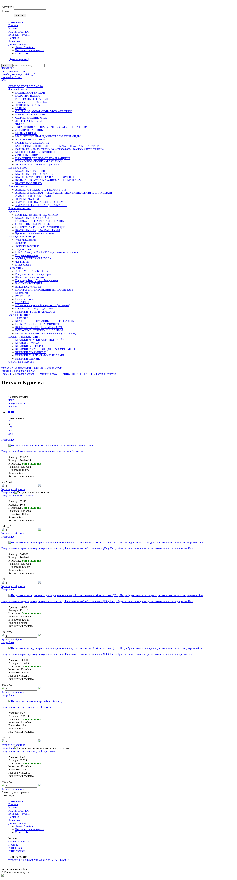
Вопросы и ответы (19, 34)
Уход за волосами (25, 239)
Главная (13, 25)
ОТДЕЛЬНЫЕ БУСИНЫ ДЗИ (33, 224)
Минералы (21, 292)
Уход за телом (23, 249)
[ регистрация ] (18, 59)
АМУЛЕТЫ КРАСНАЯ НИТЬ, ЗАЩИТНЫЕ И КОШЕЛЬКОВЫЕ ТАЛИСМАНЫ (64, 192)
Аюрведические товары (22, 236)
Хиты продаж (16, 850)
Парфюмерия (23, 264)
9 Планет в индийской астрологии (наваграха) (42, 305)
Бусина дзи (15, 211)
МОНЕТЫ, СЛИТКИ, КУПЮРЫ (35, 152)
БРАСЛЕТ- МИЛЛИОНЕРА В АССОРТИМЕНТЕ (45, 177)
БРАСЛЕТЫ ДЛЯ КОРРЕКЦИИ (34, 173)
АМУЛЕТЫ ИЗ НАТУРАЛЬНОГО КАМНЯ (41, 202)
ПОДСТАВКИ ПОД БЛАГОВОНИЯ (37, 324)
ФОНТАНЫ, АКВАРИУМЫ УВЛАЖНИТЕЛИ (43, 111)
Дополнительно (17, 44)
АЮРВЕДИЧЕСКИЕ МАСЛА (33, 258)
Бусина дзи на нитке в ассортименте (36, 214)
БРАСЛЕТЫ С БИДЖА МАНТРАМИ (37, 230)
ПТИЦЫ (20, 108)
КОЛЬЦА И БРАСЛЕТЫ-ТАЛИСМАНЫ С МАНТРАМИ (49, 180)
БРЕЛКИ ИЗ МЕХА (27, 342)
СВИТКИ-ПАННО (26, 155)
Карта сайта (22, 53)
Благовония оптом (19, 314)
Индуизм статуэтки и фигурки (33, 274)
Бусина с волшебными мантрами (34, 233)
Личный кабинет (25, 47)
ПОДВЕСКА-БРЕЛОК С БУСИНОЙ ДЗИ (40, 227)
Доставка (13, 37)
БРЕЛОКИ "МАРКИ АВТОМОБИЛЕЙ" (39, 339)
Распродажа (15, 847)
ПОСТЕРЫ (22, 302)
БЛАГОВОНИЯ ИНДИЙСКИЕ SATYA (39, 327)
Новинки (13, 844)
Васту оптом (15, 267)
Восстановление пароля (29, 50)
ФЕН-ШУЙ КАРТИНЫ (29, 130)
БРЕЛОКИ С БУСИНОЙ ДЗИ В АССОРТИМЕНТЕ (46, 349)
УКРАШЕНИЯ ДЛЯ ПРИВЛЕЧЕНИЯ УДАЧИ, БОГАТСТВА (51, 127)
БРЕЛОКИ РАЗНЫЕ (27, 358)
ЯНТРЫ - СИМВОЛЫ (28, 120)
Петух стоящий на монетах (17, 495)
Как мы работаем (18, 31)
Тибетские (21, 317)
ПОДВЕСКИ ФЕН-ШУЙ (30, 92)
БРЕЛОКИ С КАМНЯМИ (30, 352)
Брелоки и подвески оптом (24, 336)
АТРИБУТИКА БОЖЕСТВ (31, 270)
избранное (7, 67)
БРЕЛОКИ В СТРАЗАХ (29, 346)
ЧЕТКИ (19, 123)
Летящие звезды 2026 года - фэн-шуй (37, 164)
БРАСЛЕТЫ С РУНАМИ (30, 170)
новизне (13, 406)
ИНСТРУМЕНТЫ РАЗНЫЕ (32, 98)
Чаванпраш (22, 261)
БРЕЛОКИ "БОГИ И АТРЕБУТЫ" (35, 311)
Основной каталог (19, 841)
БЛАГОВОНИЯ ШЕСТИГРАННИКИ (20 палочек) (45, 333)
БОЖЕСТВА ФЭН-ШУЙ (30, 114)
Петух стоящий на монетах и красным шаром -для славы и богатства (42, 451)
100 (10, 427)
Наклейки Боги (24, 299)
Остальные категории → (23, 361)
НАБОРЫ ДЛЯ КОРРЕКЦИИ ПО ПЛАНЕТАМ (44, 289)
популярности (16, 403)
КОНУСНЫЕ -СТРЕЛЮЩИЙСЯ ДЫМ (39, 330)
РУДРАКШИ (22, 295)
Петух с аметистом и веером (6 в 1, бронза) (26, 706)
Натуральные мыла (26, 255)
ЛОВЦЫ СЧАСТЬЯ (27, 198)
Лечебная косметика (27, 245)
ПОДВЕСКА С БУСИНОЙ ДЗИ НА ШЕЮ (40, 220)
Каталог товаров (25, 373)
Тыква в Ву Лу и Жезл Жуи (31, 101)
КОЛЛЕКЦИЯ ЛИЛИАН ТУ (32, 142)
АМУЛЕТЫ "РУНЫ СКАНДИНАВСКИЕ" (41, 205)
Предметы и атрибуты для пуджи (34, 308)
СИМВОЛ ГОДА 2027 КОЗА (25, 86)
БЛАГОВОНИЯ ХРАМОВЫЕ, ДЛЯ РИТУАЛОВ (44, 321)
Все (10, 433)
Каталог (13, 28)
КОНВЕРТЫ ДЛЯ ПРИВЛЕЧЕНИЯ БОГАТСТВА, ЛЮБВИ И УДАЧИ (57, 145)
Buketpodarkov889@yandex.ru (18, 370)
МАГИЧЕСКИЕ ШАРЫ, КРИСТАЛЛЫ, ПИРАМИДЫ (48, 136)
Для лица (20, 242)
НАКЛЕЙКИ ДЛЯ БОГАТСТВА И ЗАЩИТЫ (42, 158)
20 (9, 421)
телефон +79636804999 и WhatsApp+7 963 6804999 (31, 367)
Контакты (14, 40)
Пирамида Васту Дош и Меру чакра (36, 280)
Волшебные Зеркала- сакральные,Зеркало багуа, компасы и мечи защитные (60, 148)
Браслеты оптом (17, 167)
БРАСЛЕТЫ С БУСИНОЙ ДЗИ (34, 217)
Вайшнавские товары (28, 286)
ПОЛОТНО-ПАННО (27, 95)
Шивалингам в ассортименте (32, 277)
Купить (5, 489)
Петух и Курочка (106, 373)
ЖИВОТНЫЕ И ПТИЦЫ (30, 139)
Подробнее (7, 439)
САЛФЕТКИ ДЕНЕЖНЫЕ (31, 117)
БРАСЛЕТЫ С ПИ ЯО (28, 183)
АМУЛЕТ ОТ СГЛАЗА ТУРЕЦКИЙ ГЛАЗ (40, 189)
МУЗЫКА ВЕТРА (26, 133)
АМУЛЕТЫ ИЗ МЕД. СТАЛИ (33, 195)
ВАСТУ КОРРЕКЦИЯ (28, 283)
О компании (15, 22)
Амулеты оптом (17, 186)
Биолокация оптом (19, 208)
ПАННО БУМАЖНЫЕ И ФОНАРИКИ (38, 161)
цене (11, 399)
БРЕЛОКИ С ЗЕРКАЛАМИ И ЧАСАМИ (39, 355)
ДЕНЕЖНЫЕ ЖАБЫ (28, 105)
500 (10, 430)
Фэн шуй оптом (17, 89)
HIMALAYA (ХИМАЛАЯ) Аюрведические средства (46, 252)
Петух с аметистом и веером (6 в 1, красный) (28, 751)
